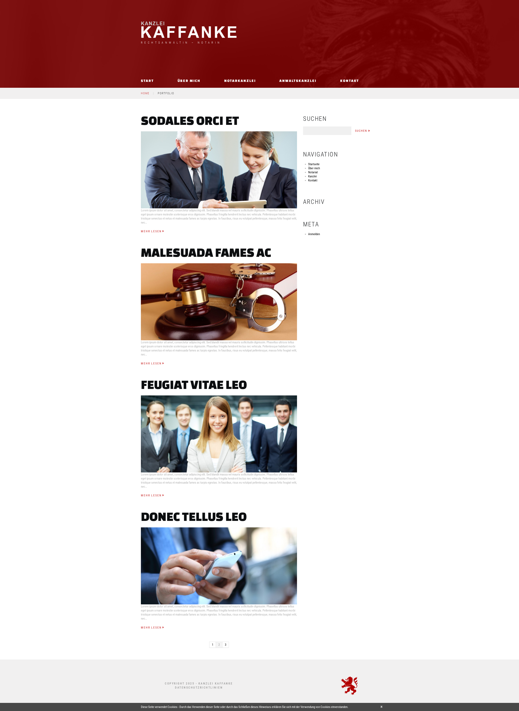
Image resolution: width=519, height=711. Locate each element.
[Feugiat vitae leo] (219, 433)
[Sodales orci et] (219, 169)
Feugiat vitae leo (194, 384)
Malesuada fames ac (206, 252)
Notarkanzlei (240, 80)
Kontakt (349, 80)
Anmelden (314, 234)
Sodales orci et (190, 120)
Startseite (314, 164)
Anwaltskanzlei (297, 80)
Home (145, 93)
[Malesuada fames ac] (219, 301)
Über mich (189, 80)
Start (147, 80)
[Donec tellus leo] (219, 565)
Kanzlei (312, 176)
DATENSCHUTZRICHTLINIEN (199, 687)
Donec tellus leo (194, 516)
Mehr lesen (151, 231)
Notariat (313, 172)
